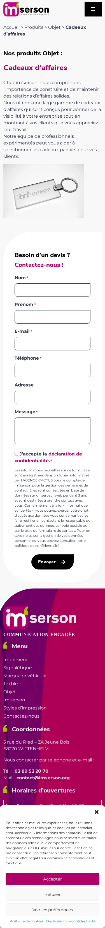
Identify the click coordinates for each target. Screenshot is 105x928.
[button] (96, 812)
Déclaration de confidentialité (70, 921)
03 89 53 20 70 (31, 771)
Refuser (52, 894)
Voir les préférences (52, 909)
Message (26, 411)
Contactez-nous (21, 716)
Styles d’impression (25, 708)
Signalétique (17, 667)
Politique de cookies (26, 921)
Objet (54, 27)
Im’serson (14, 699)
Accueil (11, 27)
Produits (33, 27)
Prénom (25, 304)
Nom (21, 277)
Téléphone (28, 358)
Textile (10, 683)
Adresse (24, 385)
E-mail (23, 331)
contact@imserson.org (43, 777)
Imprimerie (16, 659)
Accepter (52, 879)
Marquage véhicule (24, 675)
